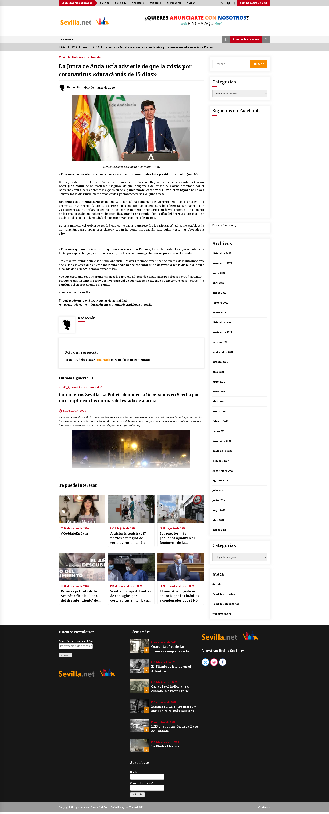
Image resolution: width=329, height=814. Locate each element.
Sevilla (147, 304)
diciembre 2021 (221, 322)
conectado (103, 359)
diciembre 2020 (221, 441)
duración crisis (100, 304)
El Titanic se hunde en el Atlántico (171, 669)
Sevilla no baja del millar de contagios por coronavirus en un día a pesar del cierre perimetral (130, 596)
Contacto (67, 39)
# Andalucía (138, 2)
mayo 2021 (218, 391)
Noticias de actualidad (87, 57)
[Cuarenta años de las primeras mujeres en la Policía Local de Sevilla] (139, 646)
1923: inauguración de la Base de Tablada (174, 728)
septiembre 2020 (222, 470)
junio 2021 (218, 381)
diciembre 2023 (221, 253)
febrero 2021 (220, 421)
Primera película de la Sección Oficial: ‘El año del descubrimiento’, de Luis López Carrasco (79, 596)
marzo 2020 (219, 530)
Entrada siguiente (74, 378)
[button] (226, 39)
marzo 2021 (219, 411)
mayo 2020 (218, 510)
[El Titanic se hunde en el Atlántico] (139, 666)
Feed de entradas (223, 594)
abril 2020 (218, 520)
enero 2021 (219, 431)
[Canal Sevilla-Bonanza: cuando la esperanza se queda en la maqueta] (139, 686)
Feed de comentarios (225, 604)
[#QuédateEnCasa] (82, 509)
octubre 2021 (220, 342)
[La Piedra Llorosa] (139, 745)
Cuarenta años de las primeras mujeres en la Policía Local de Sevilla (170, 649)
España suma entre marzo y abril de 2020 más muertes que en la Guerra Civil (173, 709)
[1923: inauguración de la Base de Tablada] (139, 725)
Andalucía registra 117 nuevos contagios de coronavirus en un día (128, 538)
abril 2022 (218, 283)
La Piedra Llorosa (165, 746)
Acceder (217, 584)
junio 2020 (218, 500)
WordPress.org (222, 613)
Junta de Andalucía (127, 304)
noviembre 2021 (222, 332)
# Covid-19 (120, 2)
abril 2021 (218, 401)
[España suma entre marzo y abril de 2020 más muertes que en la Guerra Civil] (139, 706)
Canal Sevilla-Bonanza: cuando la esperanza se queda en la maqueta (170, 689)
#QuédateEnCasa (74, 533)
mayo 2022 (218, 273)
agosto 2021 (220, 362)
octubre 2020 (220, 460)
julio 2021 (218, 371)
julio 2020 (218, 490)
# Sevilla (104, 2)
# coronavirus (173, 2)
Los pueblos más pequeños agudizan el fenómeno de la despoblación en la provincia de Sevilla (177, 538)
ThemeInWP (136, 807)
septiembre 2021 (222, 352)
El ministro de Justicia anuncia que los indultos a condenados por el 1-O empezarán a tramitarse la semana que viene (179, 596)
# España (192, 2)
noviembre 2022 (222, 263)
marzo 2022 (219, 292)
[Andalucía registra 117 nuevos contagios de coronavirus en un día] (131, 509)
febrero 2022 (220, 302)
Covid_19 (64, 57)
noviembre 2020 (222, 451)
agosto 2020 (220, 480)
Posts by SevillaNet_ (224, 225)
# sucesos (155, 2)
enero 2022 (219, 312)
